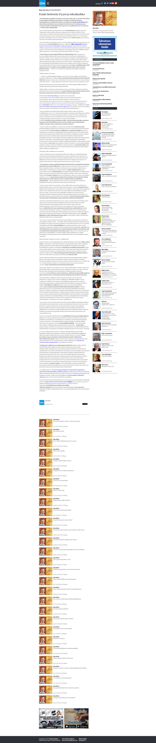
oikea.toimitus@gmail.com (69, 740)
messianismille (79, 387)
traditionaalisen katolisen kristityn (58, 381)
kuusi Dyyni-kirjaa (53, 95)
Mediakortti (82, 740)
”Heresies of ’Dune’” (74, 279)
